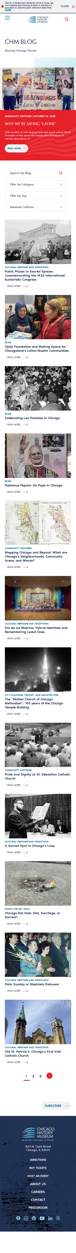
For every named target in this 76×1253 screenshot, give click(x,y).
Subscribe (53, 1105)
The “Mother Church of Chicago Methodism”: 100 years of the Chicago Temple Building (34, 703)
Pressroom (38, 1207)
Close (65, 6)
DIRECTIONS (38, 1160)
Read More (14, 148)
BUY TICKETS (38, 1168)
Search (67, 19)
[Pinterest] (34, 1218)
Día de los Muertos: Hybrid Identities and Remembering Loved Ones (36, 629)
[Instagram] (26, 1218)
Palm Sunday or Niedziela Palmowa (32, 984)
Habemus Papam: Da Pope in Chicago (33, 485)
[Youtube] (42, 1218)
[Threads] (58, 1218)
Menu (8, 18)
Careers (38, 1191)
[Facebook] (18, 1218)
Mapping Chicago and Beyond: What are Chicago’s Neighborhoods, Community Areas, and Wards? (36, 556)
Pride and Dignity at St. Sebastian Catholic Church (37, 776)
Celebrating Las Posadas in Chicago (32, 417)
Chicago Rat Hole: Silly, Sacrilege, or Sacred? (32, 915)
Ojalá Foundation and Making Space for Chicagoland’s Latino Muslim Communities (37, 348)
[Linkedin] (50, 1218)
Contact (38, 1199)
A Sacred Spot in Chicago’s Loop (30, 845)
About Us (38, 1183)
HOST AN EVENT (38, 1176)
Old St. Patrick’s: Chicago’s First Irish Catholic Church (33, 1053)
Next (48, 1076)
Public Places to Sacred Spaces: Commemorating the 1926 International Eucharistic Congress (35, 275)
